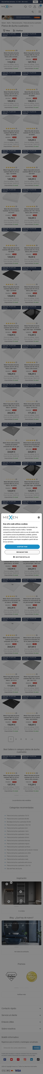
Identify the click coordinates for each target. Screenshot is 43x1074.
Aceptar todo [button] (22, 546)
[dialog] (21, 537)
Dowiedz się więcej (20, 542)
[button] (21, 557)
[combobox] (39, 517)
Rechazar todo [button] (22, 552)
